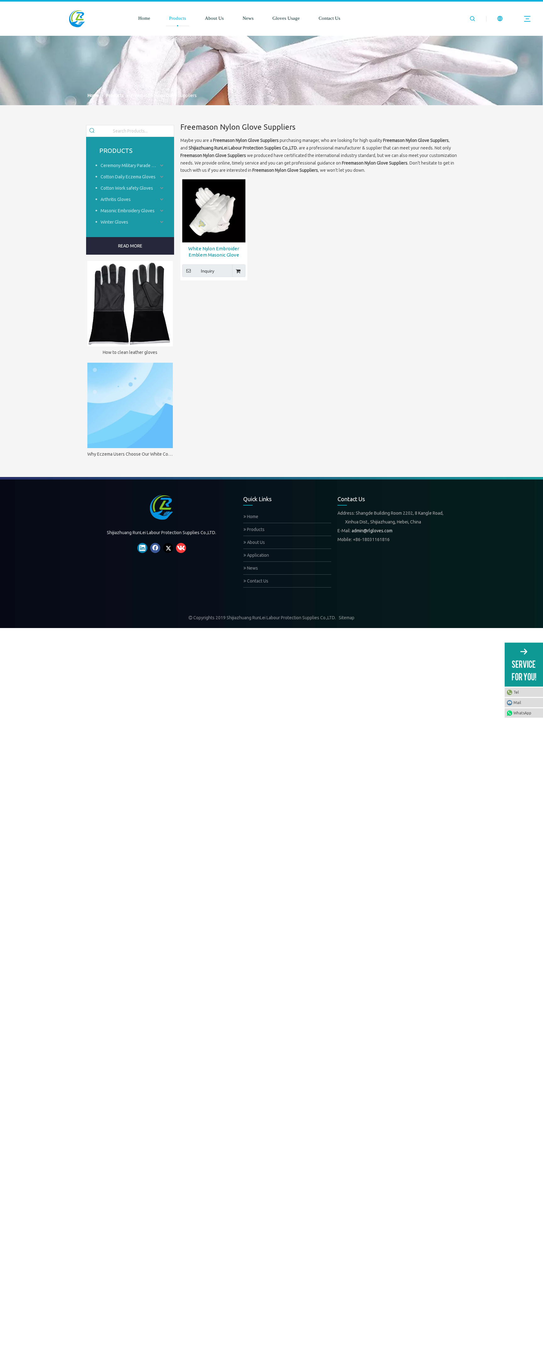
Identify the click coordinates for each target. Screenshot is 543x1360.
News (248, 18)
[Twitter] (168, 548)
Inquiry (207, 271)
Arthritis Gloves (116, 199)
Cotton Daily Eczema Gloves (128, 176)
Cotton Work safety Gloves (127, 188)
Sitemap (346, 617)
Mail (517, 702)
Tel (516, 692)
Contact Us (329, 18)
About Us (214, 18)
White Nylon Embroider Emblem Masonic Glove (213, 251)
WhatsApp (522, 713)
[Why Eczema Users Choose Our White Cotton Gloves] (130, 405)
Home (144, 18)
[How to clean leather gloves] (130, 303)
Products (177, 18)
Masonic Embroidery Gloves (128, 210)
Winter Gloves (114, 222)
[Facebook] (155, 548)
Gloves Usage (286, 18)
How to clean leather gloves (130, 352)
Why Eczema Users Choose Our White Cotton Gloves (130, 454)
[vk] (181, 548)
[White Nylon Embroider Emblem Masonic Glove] (213, 210)
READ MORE (130, 245)
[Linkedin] (142, 548)
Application (257, 555)
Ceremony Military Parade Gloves (133, 165)
